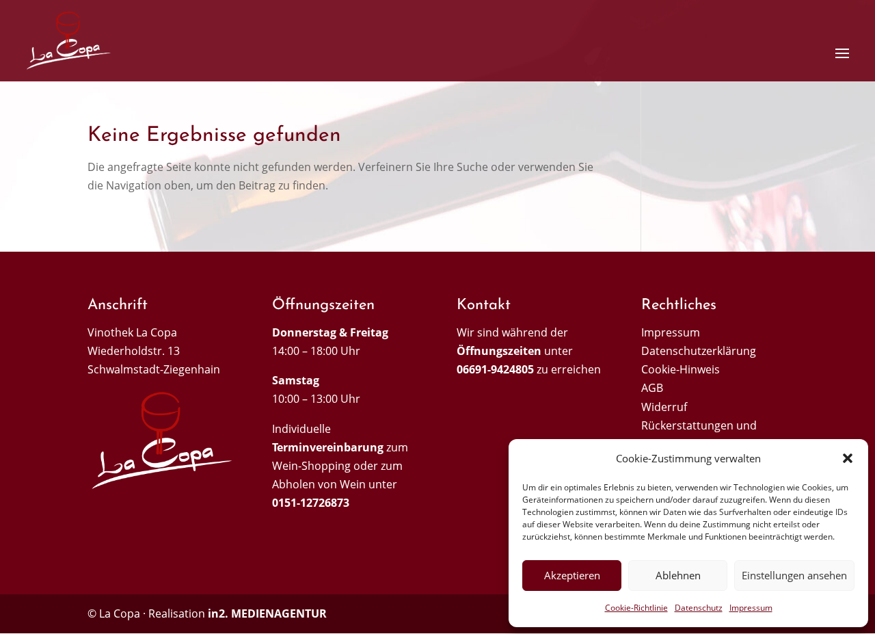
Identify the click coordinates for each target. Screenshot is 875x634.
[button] (847, 458)
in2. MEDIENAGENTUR (267, 613)
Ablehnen (678, 575)
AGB (652, 387)
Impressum (750, 607)
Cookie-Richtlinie (636, 607)
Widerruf (664, 406)
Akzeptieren (572, 575)
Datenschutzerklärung (698, 350)
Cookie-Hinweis (680, 369)
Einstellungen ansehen (794, 575)
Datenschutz (699, 607)
